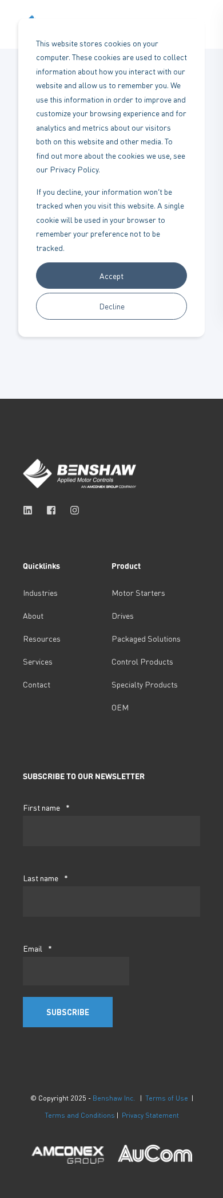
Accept (111, 275)
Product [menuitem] (126, 566)
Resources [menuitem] (42, 638)
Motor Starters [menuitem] (138, 592)
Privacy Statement (150, 1115)
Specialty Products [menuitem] (145, 684)
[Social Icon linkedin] (31, 510)
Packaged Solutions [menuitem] (146, 638)
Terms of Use (166, 1098)
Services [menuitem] (38, 661)
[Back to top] (17, 1181)
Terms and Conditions (80, 1115)
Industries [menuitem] (40, 592)
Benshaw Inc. (114, 1098)
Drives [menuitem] (123, 615)
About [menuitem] (33, 615)
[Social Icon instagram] (71, 510)
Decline (112, 306)
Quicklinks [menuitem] (41, 566)
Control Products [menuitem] (142, 661)
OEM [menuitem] (120, 707)
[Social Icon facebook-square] (51, 510)
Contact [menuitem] (36, 684)
